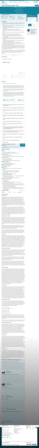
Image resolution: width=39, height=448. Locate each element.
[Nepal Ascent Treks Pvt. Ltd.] (4, 1)
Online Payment (17, 432)
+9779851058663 (33, 32)
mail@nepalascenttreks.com (8, 433)
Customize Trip (22, 145)
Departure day (5, 142)
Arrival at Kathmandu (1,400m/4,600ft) (9, 83)
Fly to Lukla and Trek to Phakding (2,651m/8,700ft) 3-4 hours (13, 107)
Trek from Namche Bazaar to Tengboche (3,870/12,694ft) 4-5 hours (13, 116)
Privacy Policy (16, 430)
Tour (19, 2)
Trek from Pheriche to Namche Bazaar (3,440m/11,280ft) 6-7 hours (13, 134)
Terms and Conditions (18, 428)
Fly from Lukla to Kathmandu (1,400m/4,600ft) (11, 140)
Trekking (15, 2)
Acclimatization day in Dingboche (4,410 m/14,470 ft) (12, 121)
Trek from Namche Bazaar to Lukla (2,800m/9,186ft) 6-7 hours (12, 138)
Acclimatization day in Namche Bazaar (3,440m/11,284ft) (13, 113)
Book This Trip (30, 25)
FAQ (14, 427)
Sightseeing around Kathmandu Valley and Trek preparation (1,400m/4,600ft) (13, 105)
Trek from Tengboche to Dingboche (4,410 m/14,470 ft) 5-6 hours (13, 119)
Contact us (16, 431)
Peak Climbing (25, 2)
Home (10, 2)
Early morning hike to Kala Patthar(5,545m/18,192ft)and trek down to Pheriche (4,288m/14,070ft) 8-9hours (13, 131)
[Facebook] (3, 437)
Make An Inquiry (34, 25)
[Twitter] (5, 437)
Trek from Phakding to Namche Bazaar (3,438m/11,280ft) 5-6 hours (13, 110)
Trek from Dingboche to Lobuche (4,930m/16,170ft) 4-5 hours (12, 124)
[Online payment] (31, 444)
